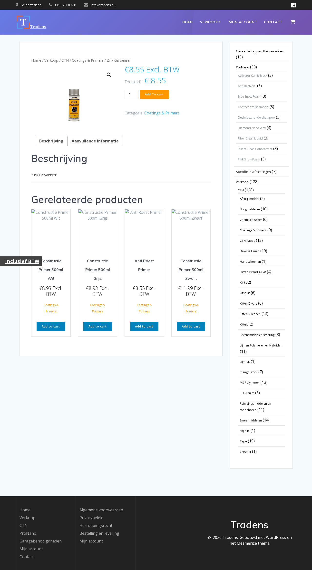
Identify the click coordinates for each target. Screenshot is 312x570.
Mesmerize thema (253, 543)
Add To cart (154, 94)
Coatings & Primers (88, 60)
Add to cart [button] (51, 326)
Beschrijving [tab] (51, 141)
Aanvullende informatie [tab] (95, 141)
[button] (109, 74)
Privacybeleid (91, 517)
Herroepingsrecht (95, 525)
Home (188, 22)
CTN (65, 60)
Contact (273, 22)
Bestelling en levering (99, 533)
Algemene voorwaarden (101, 510)
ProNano (28, 533)
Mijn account (243, 22)
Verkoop (209, 22)
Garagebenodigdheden (41, 541)
